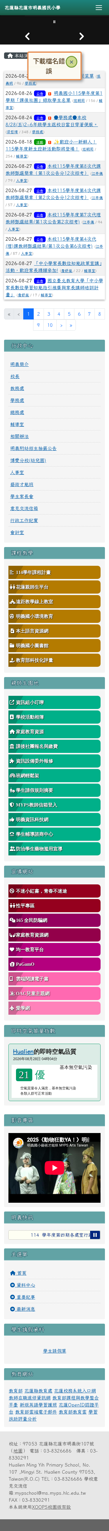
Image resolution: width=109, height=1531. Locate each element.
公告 (39, 93)
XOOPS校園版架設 (51, 1507)
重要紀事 (25, 1297)
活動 (39, 142)
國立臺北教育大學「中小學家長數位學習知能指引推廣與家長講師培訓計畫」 (54, 287)
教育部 (16, 1390)
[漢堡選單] (98, 7)
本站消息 (23, 55)
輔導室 (21, 156)
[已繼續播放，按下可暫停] (95, 1235)
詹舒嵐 (66, 271)
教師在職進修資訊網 (30, 1397)
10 (50, 325)
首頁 (20, 1273)
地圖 (18, 1450)
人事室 (21, 180)
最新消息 (25, 1309)
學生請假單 (54, 1351)
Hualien (23, 1051)
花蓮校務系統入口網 (75, 1390)
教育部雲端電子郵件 (36, 1411)
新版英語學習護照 (38, 1404)
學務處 (37, 132)
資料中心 (25, 1285)
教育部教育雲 (73, 1411)
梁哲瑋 (12, 132)
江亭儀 (97, 173)
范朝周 (79, 100)
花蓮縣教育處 (38, 1390)
